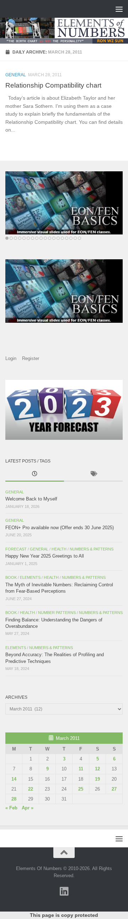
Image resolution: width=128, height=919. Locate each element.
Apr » (27, 807)
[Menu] (119, 9)
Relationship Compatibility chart (53, 85)
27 (114, 789)
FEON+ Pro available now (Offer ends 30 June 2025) (59, 527)
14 (13, 779)
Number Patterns (57, 612)
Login (10, 358)
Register (30, 358)
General (15, 74)
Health (59, 549)
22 (30, 789)
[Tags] (93, 474)
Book (11, 577)
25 (80, 789)
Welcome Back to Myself (31, 499)
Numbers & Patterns (91, 549)
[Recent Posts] (34, 474)
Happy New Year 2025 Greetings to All (44, 556)
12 (97, 768)
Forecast (16, 549)
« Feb (11, 807)
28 (13, 799)
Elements (30, 577)
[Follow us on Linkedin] (64, 891)
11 (81, 768)
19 (97, 779)
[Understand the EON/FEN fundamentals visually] (64, 203)
